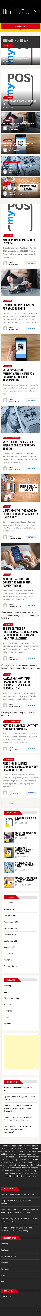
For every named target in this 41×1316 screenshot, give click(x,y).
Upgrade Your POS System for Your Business (18, 123)
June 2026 (8, 903)
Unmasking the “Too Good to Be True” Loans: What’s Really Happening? (18, 188)
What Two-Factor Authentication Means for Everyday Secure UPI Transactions (18, 144)
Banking (7, 985)
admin (11, 127)
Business (8, 97)
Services (8, 624)
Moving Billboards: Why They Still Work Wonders (20, 727)
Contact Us (6, 1296)
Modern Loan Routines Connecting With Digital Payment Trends (17, 582)
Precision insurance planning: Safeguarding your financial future (20, 766)
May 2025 (8, 960)
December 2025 (11, 922)
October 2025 (10, 934)
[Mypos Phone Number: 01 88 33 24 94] (20, 90)
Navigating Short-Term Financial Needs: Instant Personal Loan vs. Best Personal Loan (17, 683)
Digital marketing (12, 162)
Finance (8, 120)
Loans (7, 183)
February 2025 (10, 966)
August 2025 (9, 947)
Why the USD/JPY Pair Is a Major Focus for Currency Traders (17, 166)
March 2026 (9, 909)
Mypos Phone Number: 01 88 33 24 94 (15, 58)
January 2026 (10, 916)
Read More (32, 263)
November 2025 (11, 928)
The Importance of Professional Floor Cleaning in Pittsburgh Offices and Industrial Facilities (20, 633)
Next (11, 803)
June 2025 (8, 953)
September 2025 (11, 941)
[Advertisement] (22, 1052)
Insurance (9, 759)
